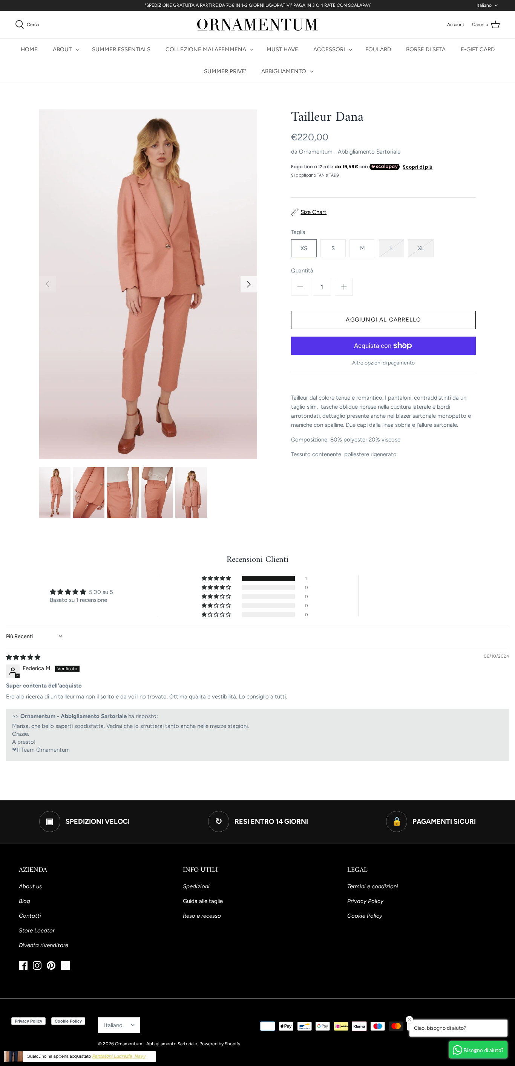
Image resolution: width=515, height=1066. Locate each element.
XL (421, 248)
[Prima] (47, 284)
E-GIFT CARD (478, 49)
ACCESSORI (329, 49)
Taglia (298, 232)
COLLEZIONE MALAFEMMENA (206, 49)
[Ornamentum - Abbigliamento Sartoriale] (257, 24)
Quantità (302, 270)
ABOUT (62, 49)
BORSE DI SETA (426, 49)
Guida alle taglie (203, 901)
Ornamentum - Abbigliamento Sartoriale (349, 151)
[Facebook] (23, 965)
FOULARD (378, 49)
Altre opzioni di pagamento (383, 363)
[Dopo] (249, 284)
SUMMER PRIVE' (225, 71)
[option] (148, 284)
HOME (29, 49)
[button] (217, 578)
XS (303, 248)
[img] (23, 657)
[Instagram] (37, 965)
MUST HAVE (282, 49)
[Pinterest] (51, 965)
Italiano (484, 5)
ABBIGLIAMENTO (283, 71)
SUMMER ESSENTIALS (121, 49)
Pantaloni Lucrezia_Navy (119, 1056)
